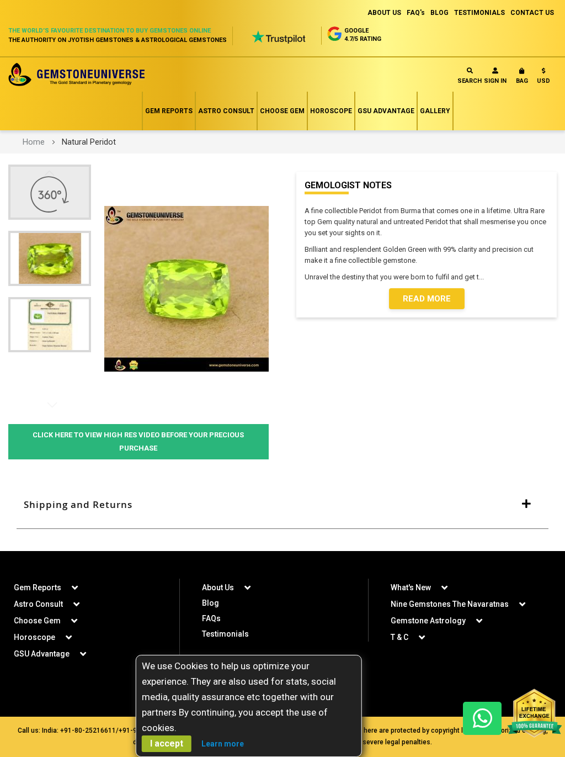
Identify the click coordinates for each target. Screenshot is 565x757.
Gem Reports (169, 111)
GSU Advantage (386, 111)
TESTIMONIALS (479, 13)
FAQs (211, 618)
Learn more (222, 743)
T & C (399, 637)
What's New (411, 587)
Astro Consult (226, 111)
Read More (427, 299)
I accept (166, 743)
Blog (210, 603)
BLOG (439, 13)
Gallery (435, 111)
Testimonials (225, 633)
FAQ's (416, 13)
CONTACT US (532, 13)
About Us (218, 587)
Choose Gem (282, 111)
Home (34, 142)
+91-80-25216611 (88, 730)
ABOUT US (384, 13)
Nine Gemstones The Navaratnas (450, 604)
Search (469, 80)
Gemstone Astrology (428, 620)
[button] (543, 78)
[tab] (282, 505)
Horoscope (331, 111)
